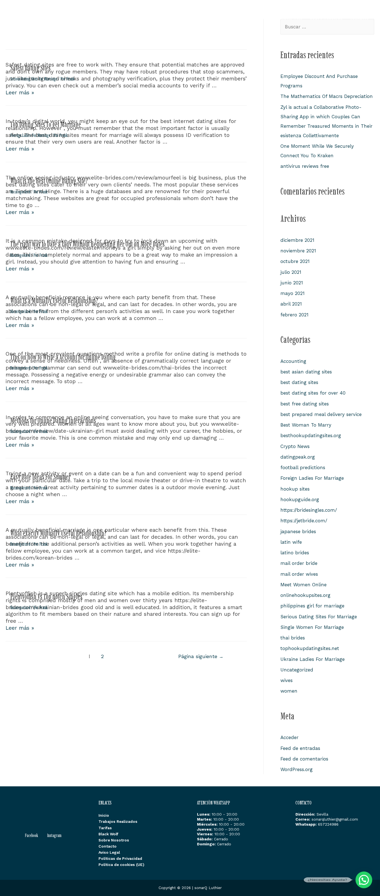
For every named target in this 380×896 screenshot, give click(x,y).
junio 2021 (291, 282)
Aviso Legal (109, 852)
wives (286, 680)
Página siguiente (200, 656)
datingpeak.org (297, 457)
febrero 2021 (294, 314)
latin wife (291, 542)
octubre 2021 (295, 261)
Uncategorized (20, 192)
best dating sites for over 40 (313, 393)
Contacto (359, 17)
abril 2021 (291, 304)
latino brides (294, 552)
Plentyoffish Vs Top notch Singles (46, 596)
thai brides (292, 638)
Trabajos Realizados (227, 17)
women (288, 691)
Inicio (191, 17)
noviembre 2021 (298, 250)
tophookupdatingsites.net (309, 648)
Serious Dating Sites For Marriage (33, 79)
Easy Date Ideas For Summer (40, 476)
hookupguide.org (299, 499)
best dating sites (299, 382)
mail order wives (299, 574)
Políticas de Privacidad (120, 858)
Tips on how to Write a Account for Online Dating (63, 357)
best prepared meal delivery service (321, 414)
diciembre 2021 (297, 240)
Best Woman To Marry (305, 425)
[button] (364, 880)
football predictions (302, 467)
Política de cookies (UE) (121, 864)
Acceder (289, 737)
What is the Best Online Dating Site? (49, 180)
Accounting (293, 361)
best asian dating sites (306, 372)
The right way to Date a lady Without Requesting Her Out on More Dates (87, 244)
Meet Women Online (303, 584)
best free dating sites (304, 404)
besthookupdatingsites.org (310, 435)
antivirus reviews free (304, 166)
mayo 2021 (292, 293)
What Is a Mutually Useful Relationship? (54, 300)
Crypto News (295, 446)
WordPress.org (296, 769)
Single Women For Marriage (312, 627)
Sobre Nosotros (326, 17)
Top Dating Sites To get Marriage (45, 124)
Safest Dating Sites (30, 67)
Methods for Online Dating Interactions (53, 420)
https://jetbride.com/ (303, 520)
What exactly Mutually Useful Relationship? (58, 533)
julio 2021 (290, 272)
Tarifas (264, 17)
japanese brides (298, 531)
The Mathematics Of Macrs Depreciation (326, 96)
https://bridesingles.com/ (308, 510)
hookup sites (295, 489)
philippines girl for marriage (312, 606)
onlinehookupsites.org (305, 595)
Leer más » (20, 92)
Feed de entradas (300, 748)
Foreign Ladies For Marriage (30, 135)
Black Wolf (291, 17)
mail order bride (298, 563)
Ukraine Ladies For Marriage (312, 659)
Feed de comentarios (304, 759)
